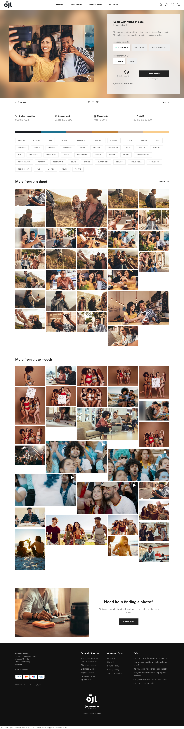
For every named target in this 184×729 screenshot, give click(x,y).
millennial (34, 155)
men (20, 155)
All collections (76, 5)
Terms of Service (114, 673)
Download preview (154, 79)
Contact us (128, 622)
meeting (156, 148)
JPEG (120, 61)
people (98, 155)
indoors (96, 148)
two (38, 169)
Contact (110, 662)
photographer (143, 155)
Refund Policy (113, 666)
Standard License (88, 665)
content (114, 140)
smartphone (103, 162)
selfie (73, 162)
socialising (154, 162)
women (51, 169)
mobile (66, 155)
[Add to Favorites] (43, 190)
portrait (41, 162)
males (128, 148)
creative (143, 140)
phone (126, 155)
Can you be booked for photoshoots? (150, 679)
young (64, 169)
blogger (36, 140)
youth (78, 169)
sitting (87, 162)
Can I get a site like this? (143, 683)
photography (24, 162)
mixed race (51, 155)
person (112, 155)
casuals (63, 140)
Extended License (88, 669)
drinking (22, 148)
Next (164, 102)
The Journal (112, 5)
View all (162, 182)
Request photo (95, 5)
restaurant (58, 162)
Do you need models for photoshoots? (150, 669)
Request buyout (159, 47)
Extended (139, 47)
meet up (142, 148)
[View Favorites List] (172, 4)
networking (82, 155)
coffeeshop (80, 140)
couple (129, 140)
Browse (59, 5)
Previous (22, 102)
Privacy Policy (113, 669)
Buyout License (87, 672)
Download (154, 74)
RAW (132, 61)
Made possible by (92, 713)
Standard (123, 47)
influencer (113, 148)
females (37, 148)
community (98, 140)
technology (23, 169)
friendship (67, 148)
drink (157, 140)
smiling (119, 162)
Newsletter (112, 658)
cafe (50, 140)
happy (82, 148)
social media (136, 162)
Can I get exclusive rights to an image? (150, 658)
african (21, 140)
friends (51, 148)
